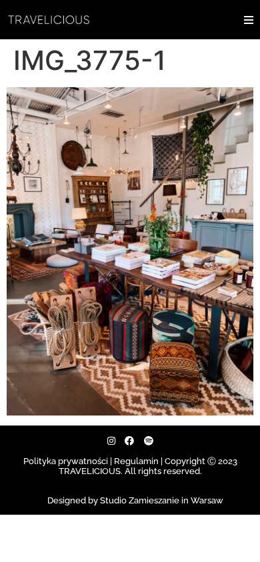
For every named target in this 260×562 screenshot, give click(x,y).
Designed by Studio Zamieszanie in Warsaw (135, 500)
